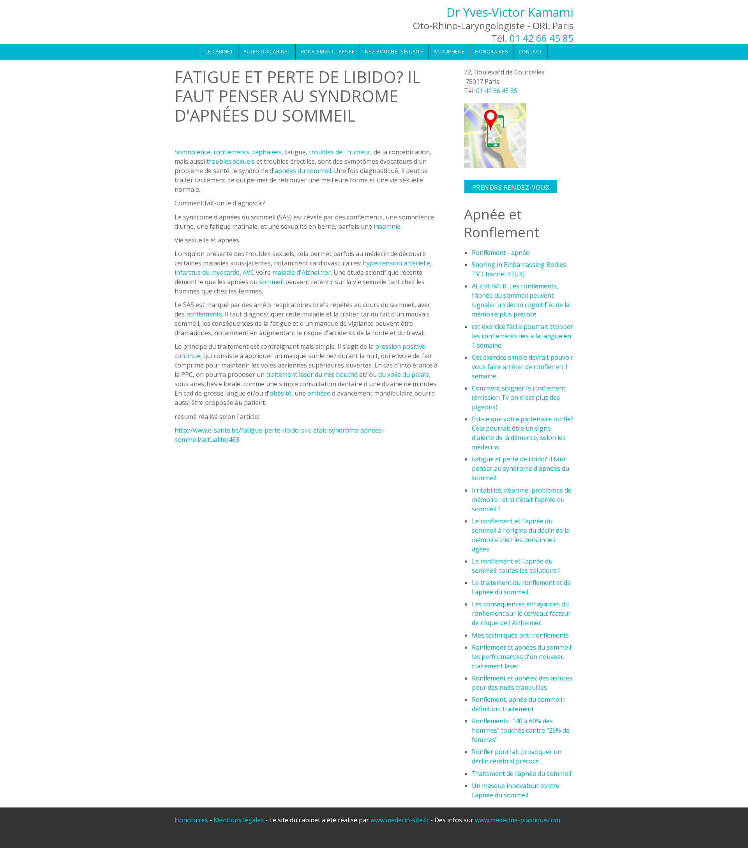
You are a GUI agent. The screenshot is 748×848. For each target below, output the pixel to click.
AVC (248, 272)
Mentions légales (238, 820)
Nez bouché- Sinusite (394, 51)
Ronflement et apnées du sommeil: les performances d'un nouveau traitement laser (522, 656)
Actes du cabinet (266, 51)
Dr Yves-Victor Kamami (509, 12)
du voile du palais (403, 374)
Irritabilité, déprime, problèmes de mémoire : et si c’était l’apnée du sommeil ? (522, 499)
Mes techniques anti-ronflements (520, 635)
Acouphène (449, 51)
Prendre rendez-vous (510, 187)
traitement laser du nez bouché (312, 374)
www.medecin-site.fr (400, 820)
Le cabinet (219, 51)
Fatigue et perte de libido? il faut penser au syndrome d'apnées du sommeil (520, 468)
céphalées (267, 152)
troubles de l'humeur (339, 152)
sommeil (271, 281)
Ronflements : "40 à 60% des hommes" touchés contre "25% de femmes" (521, 730)
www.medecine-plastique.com (517, 820)
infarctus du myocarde (207, 272)
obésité (280, 393)
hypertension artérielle (396, 263)
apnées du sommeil (303, 170)
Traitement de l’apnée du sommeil (521, 773)
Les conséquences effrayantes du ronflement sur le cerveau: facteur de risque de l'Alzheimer (521, 613)
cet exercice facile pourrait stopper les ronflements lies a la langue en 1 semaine (522, 336)
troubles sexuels (230, 161)
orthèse (318, 393)
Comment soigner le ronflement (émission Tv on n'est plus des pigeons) (518, 397)
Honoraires (491, 51)
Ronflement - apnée (328, 51)
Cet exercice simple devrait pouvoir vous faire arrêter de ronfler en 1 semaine (522, 366)
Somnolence (192, 152)
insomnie (387, 226)
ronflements (231, 152)
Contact (530, 51)
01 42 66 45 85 (541, 38)
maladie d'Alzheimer (301, 272)
